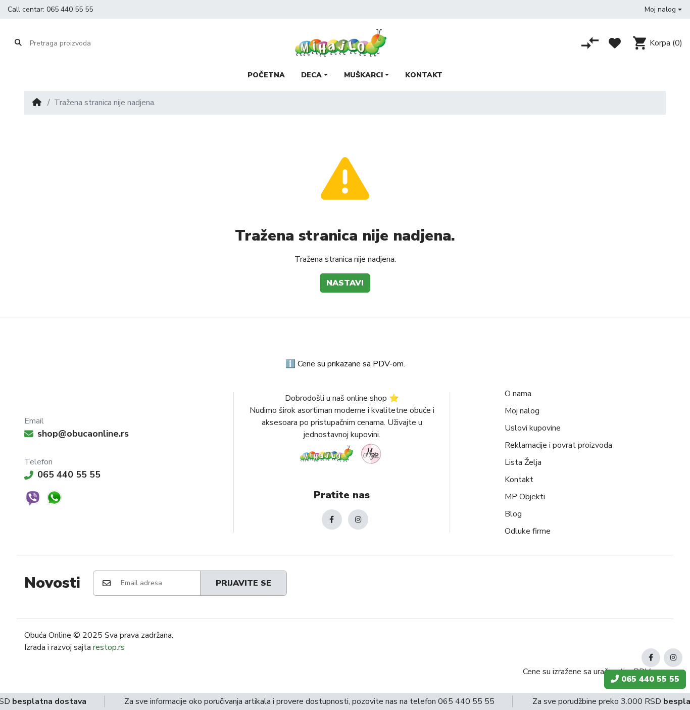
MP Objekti (525, 496)
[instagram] (358, 519)
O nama (518, 393)
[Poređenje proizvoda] (590, 43)
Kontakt (519, 479)
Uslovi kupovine (533, 428)
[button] (663, 9)
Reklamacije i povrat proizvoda (558, 445)
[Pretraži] (18, 43)
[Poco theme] (342, 453)
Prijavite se (243, 583)
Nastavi (345, 283)
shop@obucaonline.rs (83, 434)
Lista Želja (523, 462)
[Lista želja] (615, 43)
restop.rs (109, 647)
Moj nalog (522, 410)
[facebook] (332, 519)
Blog (513, 513)
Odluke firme (528, 531)
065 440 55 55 (69, 9)
